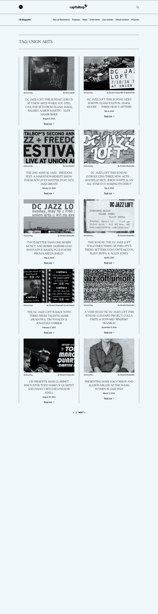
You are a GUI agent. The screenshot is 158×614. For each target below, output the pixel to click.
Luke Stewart (69, 166)
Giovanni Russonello (116, 93)
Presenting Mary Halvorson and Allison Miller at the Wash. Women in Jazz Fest (109, 385)
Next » (81, 412)
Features (76, 19)
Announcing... (28, 93)
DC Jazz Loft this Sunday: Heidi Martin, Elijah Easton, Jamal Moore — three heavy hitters (109, 103)
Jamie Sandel (69, 93)
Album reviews (122, 19)
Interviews (95, 19)
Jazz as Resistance (61, 19)
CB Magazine (25, 19)
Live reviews (107, 19)
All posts (135, 19)
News (84, 19)
